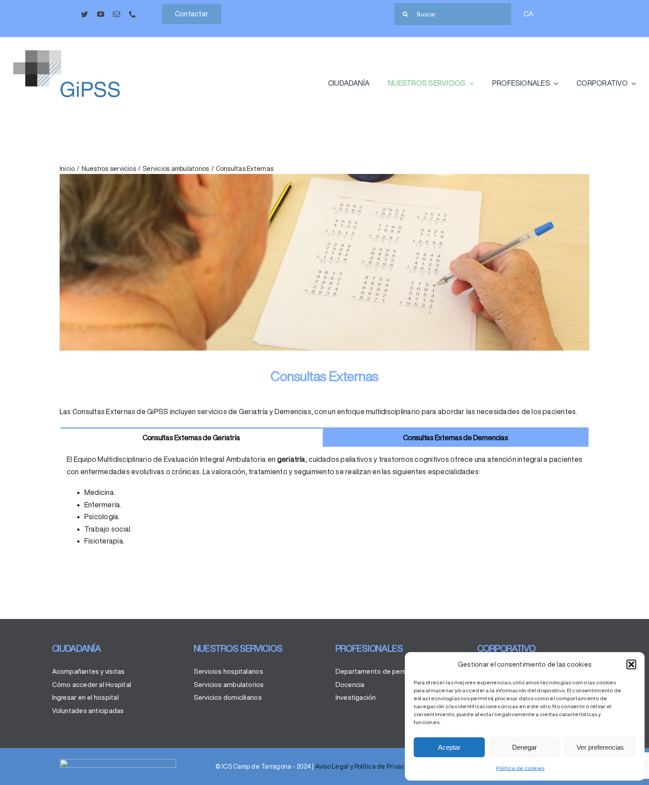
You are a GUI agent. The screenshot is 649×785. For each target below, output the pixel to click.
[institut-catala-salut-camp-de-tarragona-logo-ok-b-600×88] (118, 762)
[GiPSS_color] (79, 53)
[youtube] (100, 14)
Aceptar (449, 747)
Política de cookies (520, 768)
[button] (631, 664)
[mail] (116, 14)
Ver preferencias (600, 747)
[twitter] (84, 14)
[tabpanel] (324, 504)
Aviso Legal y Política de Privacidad (366, 766)
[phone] (132, 14)
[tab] (191, 437)
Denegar (524, 747)
